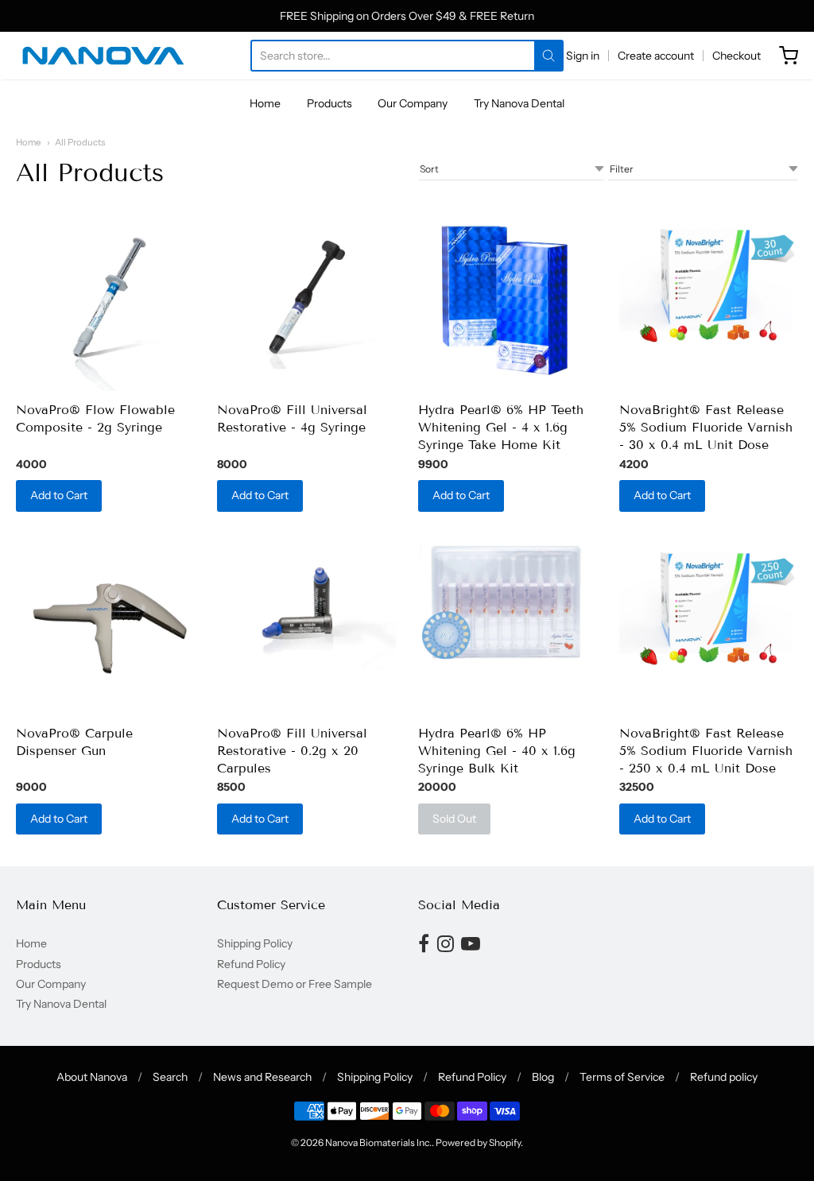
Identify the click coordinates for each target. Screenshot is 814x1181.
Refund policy (724, 1077)
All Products (80, 142)
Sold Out (454, 818)
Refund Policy (251, 964)
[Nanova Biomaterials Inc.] (103, 56)
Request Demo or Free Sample (294, 984)
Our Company (413, 103)
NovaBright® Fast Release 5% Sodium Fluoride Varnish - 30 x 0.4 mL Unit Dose (706, 427)
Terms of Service (622, 1077)
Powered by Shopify (478, 1142)
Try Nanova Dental (519, 103)
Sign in (582, 55)
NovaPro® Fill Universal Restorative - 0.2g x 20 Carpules (292, 751)
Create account (656, 55)
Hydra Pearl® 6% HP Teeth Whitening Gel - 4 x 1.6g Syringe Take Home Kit (500, 427)
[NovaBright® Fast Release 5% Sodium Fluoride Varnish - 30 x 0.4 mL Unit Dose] (708, 279)
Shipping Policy (255, 943)
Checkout (736, 55)
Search (170, 1077)
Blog (543, 1077)
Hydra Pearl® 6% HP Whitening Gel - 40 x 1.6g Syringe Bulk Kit (497, 751)
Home (265, 103)
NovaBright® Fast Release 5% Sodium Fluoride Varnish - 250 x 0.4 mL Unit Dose (706, 751)
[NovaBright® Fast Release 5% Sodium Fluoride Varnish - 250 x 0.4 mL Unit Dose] (708, 603)
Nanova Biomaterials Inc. (378, 1142)
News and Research (262, 1077)
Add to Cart (58, 495)
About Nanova (91, 1077)
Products (329, 103)
